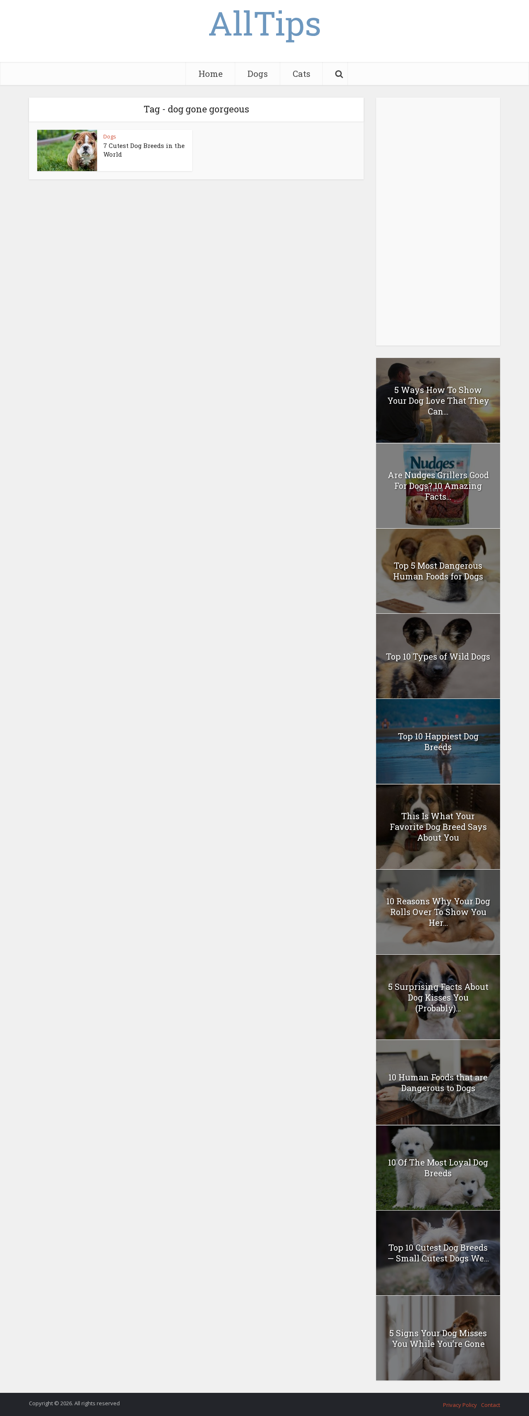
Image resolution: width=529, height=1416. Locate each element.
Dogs (258, 73)
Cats (301, 73)
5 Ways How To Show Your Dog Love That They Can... (438, 400)
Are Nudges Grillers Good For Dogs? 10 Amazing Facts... (438, 486)
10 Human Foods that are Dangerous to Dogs (438, 1082)
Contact (490, 1405)
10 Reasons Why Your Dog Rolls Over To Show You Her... (438, 912)
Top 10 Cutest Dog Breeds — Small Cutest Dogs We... (438, 1252)
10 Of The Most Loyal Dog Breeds (438, 1167)
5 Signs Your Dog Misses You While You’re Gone (438, 1338)
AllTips (264, 22)
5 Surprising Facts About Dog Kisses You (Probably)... (438, 997)
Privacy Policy (460, 1405)
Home (210, 73)
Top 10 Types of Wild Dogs (438, 656)
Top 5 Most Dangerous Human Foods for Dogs (438, 571)
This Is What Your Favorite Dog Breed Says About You (438, 827)
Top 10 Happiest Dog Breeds (438, 741)
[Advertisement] (438, 222)
